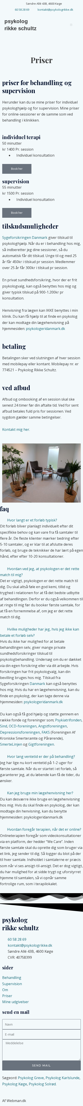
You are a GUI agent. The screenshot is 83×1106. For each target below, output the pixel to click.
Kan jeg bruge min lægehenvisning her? (40, 793)
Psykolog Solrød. (42, 1084)
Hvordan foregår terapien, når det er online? (44, 829)
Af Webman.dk (14, 1100)
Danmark (37, 683)
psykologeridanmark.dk (45, 328)
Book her (17, 169)
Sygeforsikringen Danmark (24, 237)
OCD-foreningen (23, 726)
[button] (71, 25)
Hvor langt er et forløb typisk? (32, 520)
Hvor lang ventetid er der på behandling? (41, 756)
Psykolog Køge (14, 1084)
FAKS (46, 732)
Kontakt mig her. (16, 429)
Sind (3, 726)
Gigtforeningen (41, 744)
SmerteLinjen (11, 744)
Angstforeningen (52, 726)
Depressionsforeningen (20, 732)
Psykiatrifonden (68, 720)
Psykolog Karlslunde (62, 1077)
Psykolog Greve (31, 1077)
